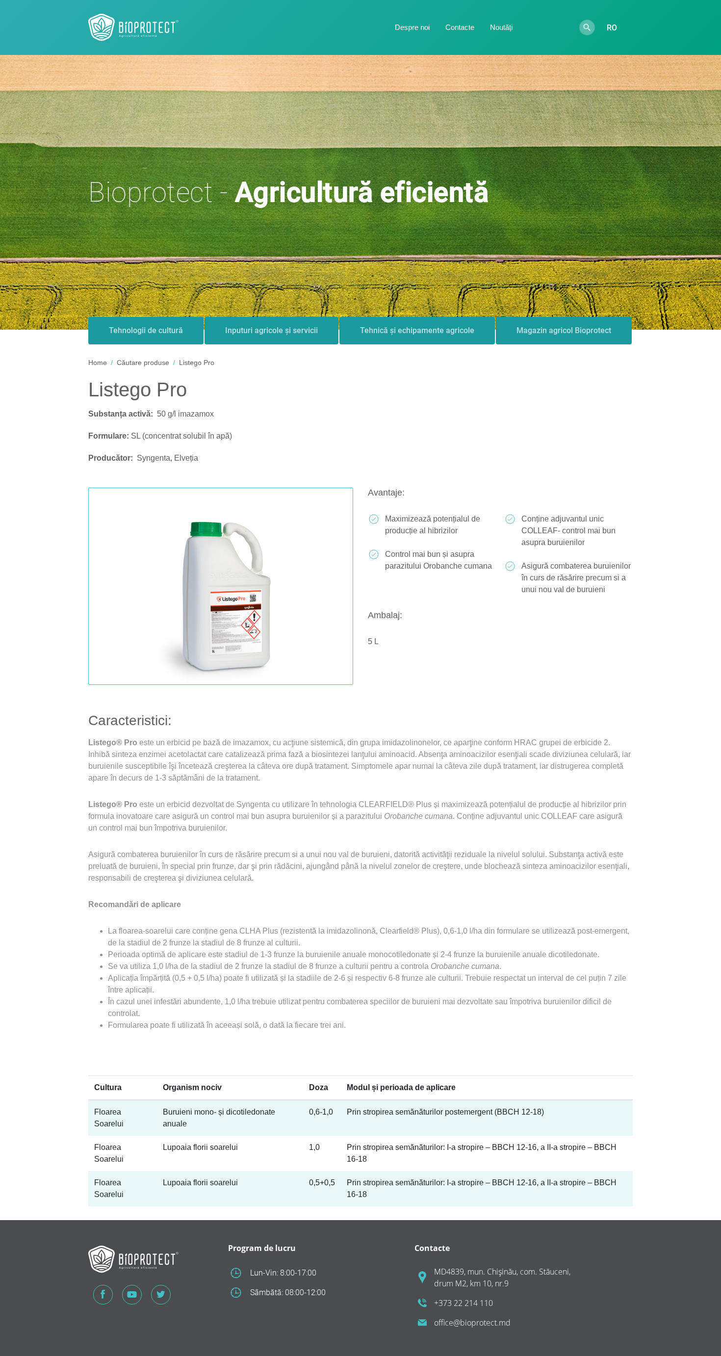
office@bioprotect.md (472, 1322)
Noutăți (501, 27)
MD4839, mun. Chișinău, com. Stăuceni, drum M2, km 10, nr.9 (502, 1277)
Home (97, 362)
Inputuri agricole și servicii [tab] (271, 330)
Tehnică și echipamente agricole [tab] (417, 330)
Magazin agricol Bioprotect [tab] (563, 330)
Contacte (459, 27)
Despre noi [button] (412, 27)
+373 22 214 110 (463, 1303)
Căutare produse (143, 362)
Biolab (545, 27)
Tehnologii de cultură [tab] (146, 330)
